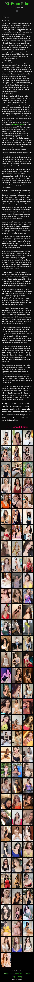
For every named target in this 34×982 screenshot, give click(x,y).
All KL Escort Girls (16, 973)
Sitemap (19, 976)
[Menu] (17, 11)
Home (6, 973)
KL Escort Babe (17, 4)
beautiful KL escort (18, 125)
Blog (13, 976)
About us (27, 973)
